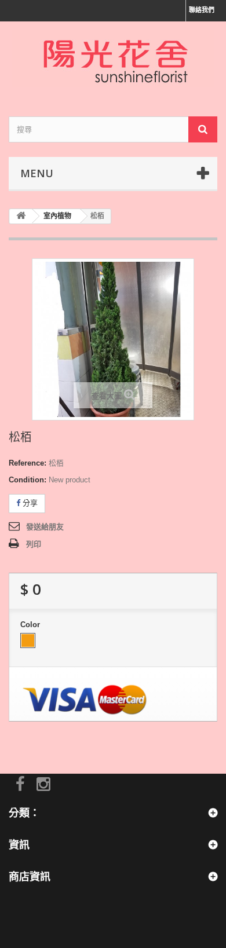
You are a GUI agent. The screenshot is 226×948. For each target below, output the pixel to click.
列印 (33, 544)
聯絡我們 (201, 9)
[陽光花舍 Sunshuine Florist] (113, 58)
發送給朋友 (45, 526)
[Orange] (27, 640)
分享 (29, 503)
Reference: (27, 463)
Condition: (27, 479)
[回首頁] (21, 216)
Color (31, 624)
